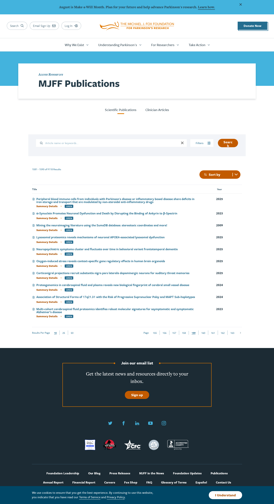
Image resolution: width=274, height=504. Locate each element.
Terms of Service (89, 497)
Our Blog (94, 473)
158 (184, 332)
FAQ (149, 482)
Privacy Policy (116, 497)
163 (232, 332)
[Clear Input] (182, 143)
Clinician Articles (157, 109)
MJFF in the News (151, 473)
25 (63, 332)
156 (164, 332)
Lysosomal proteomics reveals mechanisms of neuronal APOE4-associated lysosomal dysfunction (100, 237)
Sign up (137, 394)
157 (174, 332)
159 (194, 333)
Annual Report (53, 482)
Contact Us (223, 482)
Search (227, 143)
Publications (219, 473)
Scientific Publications (120, 109)
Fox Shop (130, 482)
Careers (109, 482)
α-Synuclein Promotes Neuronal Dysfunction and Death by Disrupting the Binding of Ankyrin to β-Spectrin (106, 213)
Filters (200, 143)
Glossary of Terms (174, 482)
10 (55, 333)
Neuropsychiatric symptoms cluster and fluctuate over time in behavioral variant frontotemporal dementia (107, 249)
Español (201, 482)
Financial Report (83, 482)
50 (72, 332)
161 (213, 332)
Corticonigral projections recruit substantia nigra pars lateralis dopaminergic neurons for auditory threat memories (112, 273)
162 (223, 332)
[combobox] (219, 174)
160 (203, 332)
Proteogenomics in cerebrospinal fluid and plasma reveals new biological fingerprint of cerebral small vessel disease (112, 285)
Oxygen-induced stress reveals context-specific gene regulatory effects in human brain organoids (100, 261)
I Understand (225, 495)
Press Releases (119, 473)
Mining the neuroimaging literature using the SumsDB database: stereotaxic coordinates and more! (101, 225)
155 (155, 332)
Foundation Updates (187, 473)
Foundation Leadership (62, 473)
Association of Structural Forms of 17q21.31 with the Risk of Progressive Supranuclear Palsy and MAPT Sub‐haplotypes (115, 297)
